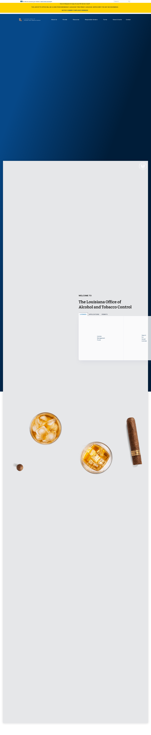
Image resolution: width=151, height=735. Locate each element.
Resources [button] (76, 19)
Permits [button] (65, 19)
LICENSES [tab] (83, 314)
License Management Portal (101, 338)
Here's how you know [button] (45, 1)
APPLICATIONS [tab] (94, 314)
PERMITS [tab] (105, 314)
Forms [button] (105, 19)
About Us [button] (54, 19)
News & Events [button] (117, 19)
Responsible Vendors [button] (91, 19)
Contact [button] (128, 19)
